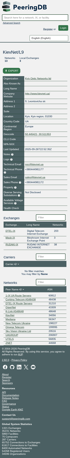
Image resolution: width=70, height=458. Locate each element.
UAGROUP (12, 335)
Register (48, 28)
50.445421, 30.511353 (38, 134)
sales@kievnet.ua (35, 177)
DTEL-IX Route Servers (19, 303)
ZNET (9, 342)
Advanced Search (11, 23)
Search (6, 380)
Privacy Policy (19, 360)
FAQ (4, 400)
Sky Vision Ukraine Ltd (18, 331)
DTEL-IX (10, 230)
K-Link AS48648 (15, 311)
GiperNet (11, 307)
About (5, 374)
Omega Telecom (15, 327)
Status (5, 406)
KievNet (10, 315)
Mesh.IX (10, 237)
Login (63, 27)
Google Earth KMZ (12, 409)
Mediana (10, 319)
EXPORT (11, 70)
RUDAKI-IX (12, 244)
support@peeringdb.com (16, 418)
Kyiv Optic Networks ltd (38, 78)
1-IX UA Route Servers (18, 295)
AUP (20, 354)
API (4, 392)
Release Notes (10, 398)
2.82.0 (5, 360)
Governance (9, 403)
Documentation (10, 395)
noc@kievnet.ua (34, 164)
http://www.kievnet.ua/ (37, 93)
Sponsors (7, 383)
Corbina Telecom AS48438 (21, 299)
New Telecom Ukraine (18, 323)
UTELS (10, 339)
